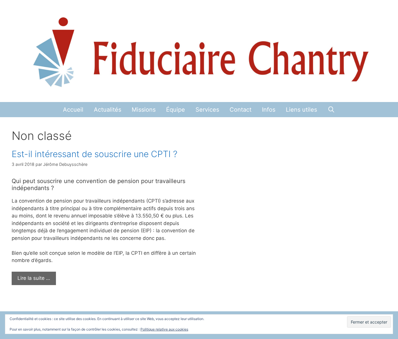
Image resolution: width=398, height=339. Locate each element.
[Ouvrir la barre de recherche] (331, 109)
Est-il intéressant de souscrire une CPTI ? (94, 154)
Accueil (73, 109)
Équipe (175, 109)
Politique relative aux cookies (164, 329)
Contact (240, 109)
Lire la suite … (33, 278)
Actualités (107, 109)
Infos (268, 109)
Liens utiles (301, 109)
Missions (144, 109)
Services (207, 109)
